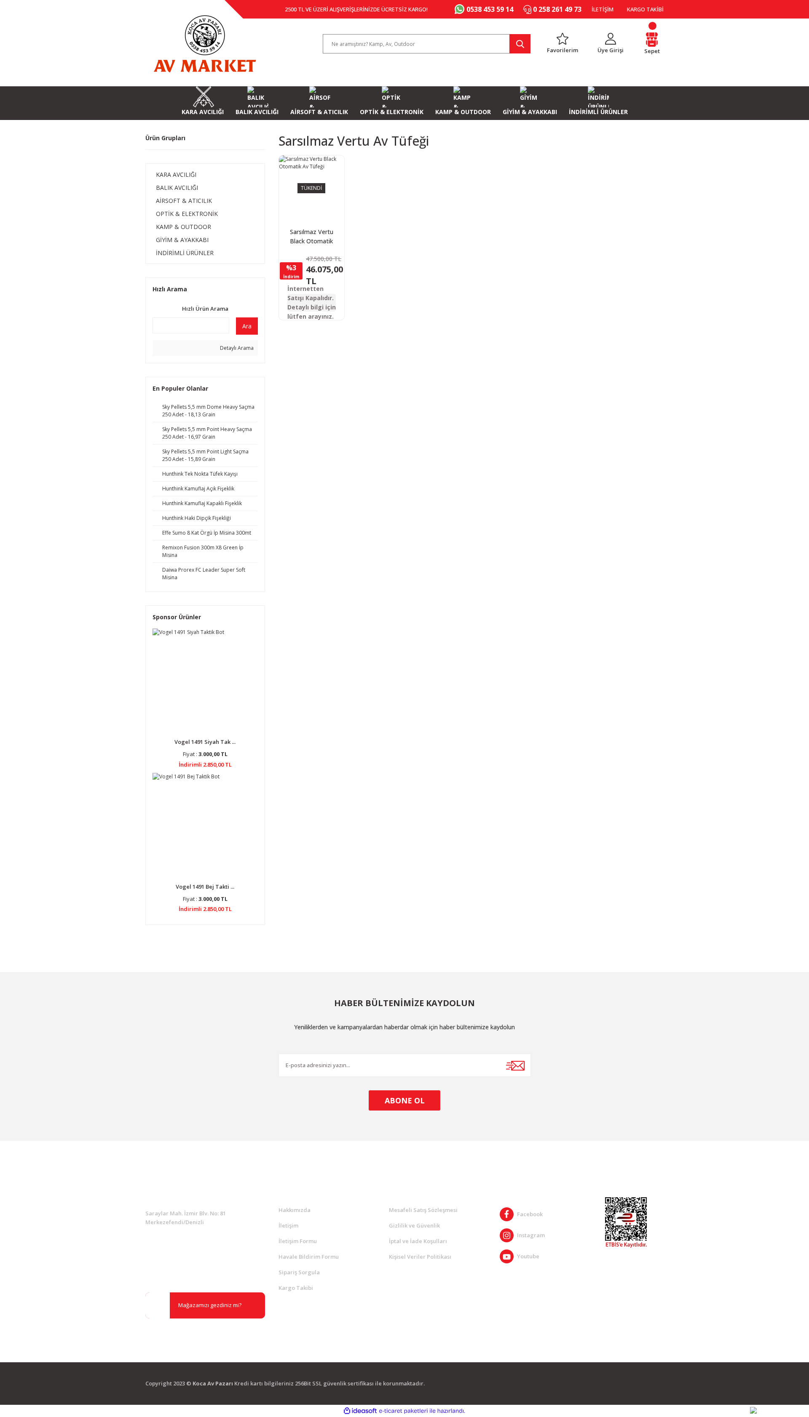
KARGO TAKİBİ (645, 9)
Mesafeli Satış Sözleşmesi (423, 1210)
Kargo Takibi (296, 1288)
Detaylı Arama (236, 348)
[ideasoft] (360, 1411)
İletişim (288, 1225)
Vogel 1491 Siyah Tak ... (205, 742)
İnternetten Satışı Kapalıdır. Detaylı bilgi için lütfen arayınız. (311, 303)
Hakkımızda (295, 1210)
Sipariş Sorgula (299, 1272)
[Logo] (204, 44)
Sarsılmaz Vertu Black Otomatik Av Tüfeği (311, 237)
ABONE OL (405, 1100)
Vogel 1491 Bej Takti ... (205, 886)
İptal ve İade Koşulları (418, 1241)
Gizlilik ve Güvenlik (414, 1225)
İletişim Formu (298, 1241)
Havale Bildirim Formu (309, 1256)
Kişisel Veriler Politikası (420, 1256)
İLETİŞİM (602, 9)
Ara (247, 326)
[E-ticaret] (403, 1410)
